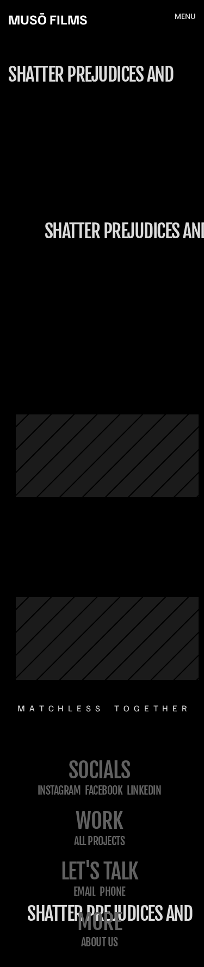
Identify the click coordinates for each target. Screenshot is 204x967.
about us (99, 942)
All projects (99, 841)
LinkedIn (144, 790)
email (84, 891)
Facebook (103, 790)
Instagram (59, 790)
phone (113, 891)
